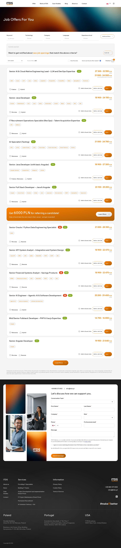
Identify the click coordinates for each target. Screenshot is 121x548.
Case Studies (56, 3)
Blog (66, 3)
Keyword (9, 35)
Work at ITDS (44, 3)
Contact (84, 3)
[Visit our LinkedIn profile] (113, 3)
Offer (34, 3)
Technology (29, 35)
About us (75, 3)
